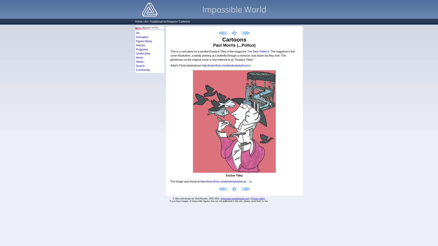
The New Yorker (257, 51)
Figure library (144, 41)
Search (140, 65)
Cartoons (184, 21)
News (139, 57)
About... (140, 61)
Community (143, 70)
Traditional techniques (163, 21)
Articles (140, 45)
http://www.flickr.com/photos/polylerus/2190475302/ (226, 181)
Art (146, 21)
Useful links (143, 53)
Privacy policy (258, 198)
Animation (142, 37)
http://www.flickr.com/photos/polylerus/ (225, 65)
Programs (142, 49)
